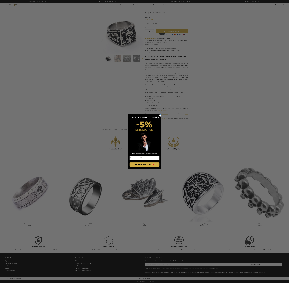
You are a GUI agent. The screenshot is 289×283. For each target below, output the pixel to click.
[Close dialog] (160, 115)
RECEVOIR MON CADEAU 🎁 (144, 164)
